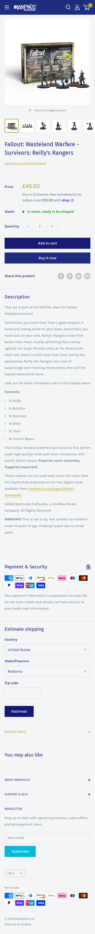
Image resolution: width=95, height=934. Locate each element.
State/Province (17, 661)
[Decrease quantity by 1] (27, 226)
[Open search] (68, 7)
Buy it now (47, 258)
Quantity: (12, 226)
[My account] (77, 7)
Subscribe (20, 851)
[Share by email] (87, 276)
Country (11, 639)
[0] (86, 7)
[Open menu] (7, 7)
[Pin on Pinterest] (69, 276)
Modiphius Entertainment (26, 164)
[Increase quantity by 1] (52, 226)
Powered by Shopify (18, 924)
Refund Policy (15, 732)
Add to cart (47, 243)
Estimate (19, 711)
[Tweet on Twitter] (78, 276)
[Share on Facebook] (61, 276)
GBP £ (11, 873)
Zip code (11, 683)
